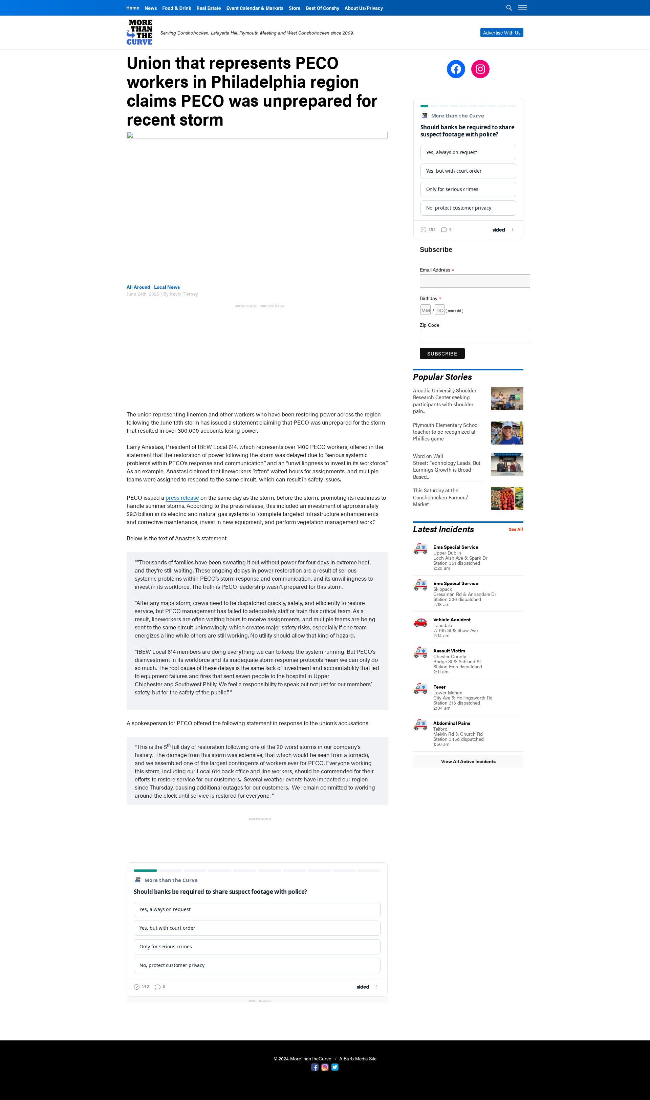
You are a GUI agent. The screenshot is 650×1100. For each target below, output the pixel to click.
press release (182, 497)
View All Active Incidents (468, 761)
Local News (167, 286)
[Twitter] (335, 1066)
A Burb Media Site (357, 1058)
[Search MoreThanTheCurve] (509, 8)
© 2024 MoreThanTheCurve (303, 1058)
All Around (138, 286)
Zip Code (429, 325)
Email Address (437, 270)
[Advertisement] (258, 356)
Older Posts (257, 1018)
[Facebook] (315, 1066)
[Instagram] (325, 1066)
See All (516, 529)
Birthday (430, 298)
